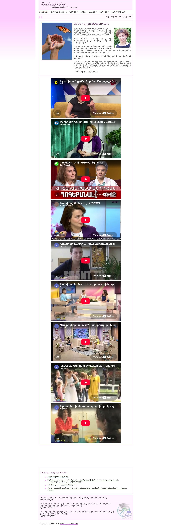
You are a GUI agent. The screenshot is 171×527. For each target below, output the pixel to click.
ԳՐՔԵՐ (83, 12)
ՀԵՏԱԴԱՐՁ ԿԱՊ (118, 12)
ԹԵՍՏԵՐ (93, 12)
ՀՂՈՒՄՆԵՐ (104, 12)
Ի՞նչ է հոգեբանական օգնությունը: (62, 485)
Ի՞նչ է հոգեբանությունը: (57, 477)
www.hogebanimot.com (69, 523)
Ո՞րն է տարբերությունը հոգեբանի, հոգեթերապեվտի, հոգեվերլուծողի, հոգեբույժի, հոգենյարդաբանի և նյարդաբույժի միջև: (83, 481)
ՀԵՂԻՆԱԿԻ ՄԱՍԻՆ (59, 12)
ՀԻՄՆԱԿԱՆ (43, 12)
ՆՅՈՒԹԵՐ (74, 12)
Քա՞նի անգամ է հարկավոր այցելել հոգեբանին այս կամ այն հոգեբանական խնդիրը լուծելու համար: (87, 489)
